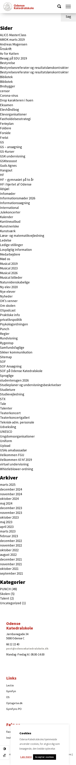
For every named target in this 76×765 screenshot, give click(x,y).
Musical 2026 (8, 273)
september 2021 (11, 573)
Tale (3, 404)
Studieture (7, 390)
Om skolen (7, 305)
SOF (3, 361)
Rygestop (6, 343)
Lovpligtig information (16, 249)
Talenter (6, 408)
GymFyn (11, 691)
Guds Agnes (8, 165)
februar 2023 (9, 536)
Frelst (4, 137)
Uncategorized (10, 603)
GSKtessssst (8, 161)
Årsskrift (5, 49)
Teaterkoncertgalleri (15, 417)
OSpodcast (8, 310)
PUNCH (5, 589)
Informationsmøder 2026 (17, 198)
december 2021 (11, 559)
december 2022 (11, 541)
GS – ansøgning (11, 147)
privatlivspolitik (11, 319)
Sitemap (6, 357)
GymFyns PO (14, 709)
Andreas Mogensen (13, 44)
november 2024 (11, 494)
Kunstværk (8, 231)
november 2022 (11, 545)
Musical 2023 (8, 268)
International (9, 208)
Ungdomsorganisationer (17, 436)
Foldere (5, 128)
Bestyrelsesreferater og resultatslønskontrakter (34, 67)
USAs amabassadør (13, 450)
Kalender (6, 217)
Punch (4, 329)
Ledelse (5, 240)
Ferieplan (7, 123)
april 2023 (6, 527)
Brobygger (7, 86)
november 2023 (11, 513)
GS (2, 142)
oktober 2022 (9, 550)
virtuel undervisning (14, 464)
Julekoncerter (10, 212)
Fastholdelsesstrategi (15, 119)
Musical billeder (11, 277)
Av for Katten (9, 53)
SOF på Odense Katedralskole (21, 371)
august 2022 (8, 554)
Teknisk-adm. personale (17, 422)
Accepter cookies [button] (44, 757)
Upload (5, 445)
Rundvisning (9, 338)
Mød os (5, 259)
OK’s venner (8, 301)
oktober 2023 (9, 517)
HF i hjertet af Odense (15, 184)
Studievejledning (12, 394)
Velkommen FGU (12, 455)
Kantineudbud (10, 221)
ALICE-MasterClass (13, 35)
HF (2, 175)
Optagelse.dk (14, 703)
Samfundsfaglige (12, 347)
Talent (4, 598)
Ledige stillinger (11, 245)
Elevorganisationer (13, 114)
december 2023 (11, 508)
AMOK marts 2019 (12, 39)
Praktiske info (10, 315)
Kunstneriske (9, 226)
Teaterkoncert (10, 413)
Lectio (10, 685)
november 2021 (11, 564)
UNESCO (6, 431)
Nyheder (6, 296)
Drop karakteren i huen (16, 100)
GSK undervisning (12, 156)
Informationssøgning (15, 203)
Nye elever (7, 291)
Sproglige (7, 375)
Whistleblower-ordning (16, 469)
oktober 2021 (9, 569)
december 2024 (11, 489)
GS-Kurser (7, 151)
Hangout (6, 170)
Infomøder (7, 193)
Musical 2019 (8, 263)
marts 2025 (7, 484)
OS (8, 697)
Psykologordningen (14, 324)
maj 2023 (6, 522)
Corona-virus (9, 95)
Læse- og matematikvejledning (22, 235)
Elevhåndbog (9, 109)
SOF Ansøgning (11, 366)
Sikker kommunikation (16, 352)
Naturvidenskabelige (15, 282)
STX (2, 399)
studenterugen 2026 (14, 380)
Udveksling (8, 427)
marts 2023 (7, 531)
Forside (5, 133)
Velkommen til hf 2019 (16, 460)
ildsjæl (4, 189)
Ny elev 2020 (9, 287)
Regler (4, 334)
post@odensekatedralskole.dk (27, 648)
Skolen (5, 594)
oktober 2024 (9, 498)
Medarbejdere (10, 254)
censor (5, 91)
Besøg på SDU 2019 (13, 58)
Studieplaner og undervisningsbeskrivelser (30, 385)
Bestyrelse (7, 63)
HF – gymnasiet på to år (17, 179)
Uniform (6, 441)
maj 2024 (6, 503)
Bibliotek (6, 77)
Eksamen (6, 105)
